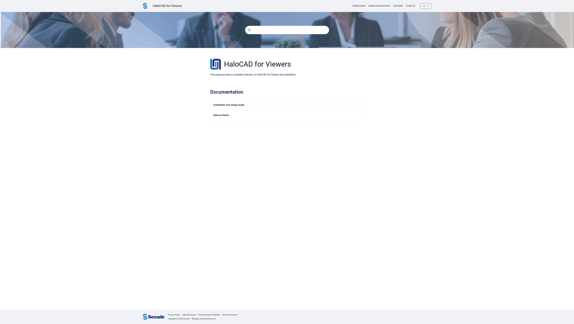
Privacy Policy (174, 315)
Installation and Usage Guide (228, 105)
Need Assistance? (230, 315)
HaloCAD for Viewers (167, 6)
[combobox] (287, 30)
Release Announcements (379, 6)
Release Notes (221, 115)
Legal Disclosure (189, 315)
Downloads (398, 6)
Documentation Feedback (209, 315)
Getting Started (359, 6)
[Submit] (249, 30)
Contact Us (410, 6)
